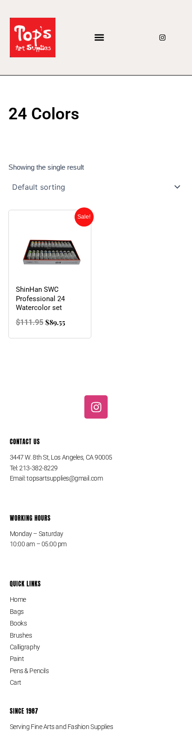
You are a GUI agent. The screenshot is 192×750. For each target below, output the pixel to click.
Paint (17, 658)
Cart (15, 682)
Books (18, 623)
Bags (17, 611)
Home (18, 599)
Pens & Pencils (29, 670)
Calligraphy (25, 647)
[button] (99, 37)
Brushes (21, 635)
